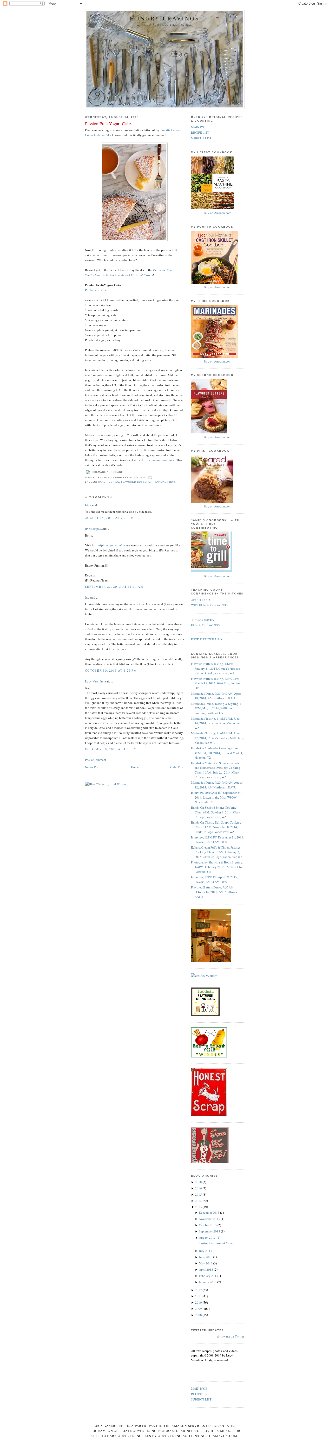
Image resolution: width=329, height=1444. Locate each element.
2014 (199, 1201)
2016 (199, 1188)
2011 (199, 1296)
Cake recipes (108, 482)
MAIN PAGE (199, 127)
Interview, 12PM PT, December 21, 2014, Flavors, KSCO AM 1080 (217, 839)
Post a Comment (95, 759)
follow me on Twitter (230, 1336)
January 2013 (208, 1282)
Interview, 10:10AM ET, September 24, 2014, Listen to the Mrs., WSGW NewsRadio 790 (216, 797)
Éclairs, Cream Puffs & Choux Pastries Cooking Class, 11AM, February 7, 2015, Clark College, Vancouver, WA (217, 852)
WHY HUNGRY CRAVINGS (209, 605)
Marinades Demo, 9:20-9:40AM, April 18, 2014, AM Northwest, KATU (216, 695)
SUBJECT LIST (201, 138)
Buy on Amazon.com (217, 213)
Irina (88, 505)
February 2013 (209, 1276)
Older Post (177, 767)
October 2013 (208, 1225)
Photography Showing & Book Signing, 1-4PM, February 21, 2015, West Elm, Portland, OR (217, 867)
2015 (199, 1194)
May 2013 (206, 1263)
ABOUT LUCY (201, 600)
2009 (199, 1308)
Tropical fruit (164, 482)
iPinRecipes (93, 528)
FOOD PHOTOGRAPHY (207, 639)
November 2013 (210, 1219)
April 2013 (206, 1269)
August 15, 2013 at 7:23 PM (109, 518)
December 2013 (209, 1212)
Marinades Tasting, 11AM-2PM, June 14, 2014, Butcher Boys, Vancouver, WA (216, 723)
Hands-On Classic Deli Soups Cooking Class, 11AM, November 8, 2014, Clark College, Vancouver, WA (216, 827)
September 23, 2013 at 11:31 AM (114, 586)
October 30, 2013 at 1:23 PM (111, 670)
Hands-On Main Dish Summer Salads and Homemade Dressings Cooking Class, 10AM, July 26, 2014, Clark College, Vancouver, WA (215, 770)
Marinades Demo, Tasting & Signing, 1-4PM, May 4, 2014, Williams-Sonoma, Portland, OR (217, 708)
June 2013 (206, 1257)
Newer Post (92, 767)
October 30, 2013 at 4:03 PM (111, 749)
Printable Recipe (96, 290)
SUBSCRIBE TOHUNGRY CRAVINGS (205, 622)
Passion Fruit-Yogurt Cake (108, 123)
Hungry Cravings (164, 18)
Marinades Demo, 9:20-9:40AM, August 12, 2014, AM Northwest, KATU (217, 784)
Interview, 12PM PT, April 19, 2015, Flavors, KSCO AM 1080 (214, 879)
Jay (87, 597)
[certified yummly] (204, 975)
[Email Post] (149, 477)
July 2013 (206, 1251)
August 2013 (208, 1237)
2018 (199, 1182)
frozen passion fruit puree (158, 460)
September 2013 (210, 1231)
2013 (199, 1207)
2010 (199, 1302)
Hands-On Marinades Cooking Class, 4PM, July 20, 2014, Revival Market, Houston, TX (217, 753)
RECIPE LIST (200, 132)
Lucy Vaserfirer (95, 681)
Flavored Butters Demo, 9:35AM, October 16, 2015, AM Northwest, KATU (214, 892)
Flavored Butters (135, 482)
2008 (199, 1315)
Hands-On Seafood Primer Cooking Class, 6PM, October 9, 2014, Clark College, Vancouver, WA (215, 812)
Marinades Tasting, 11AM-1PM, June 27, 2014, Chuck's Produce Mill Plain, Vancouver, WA (217, 738)
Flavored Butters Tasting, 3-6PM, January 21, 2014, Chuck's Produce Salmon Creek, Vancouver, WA (215, 668)
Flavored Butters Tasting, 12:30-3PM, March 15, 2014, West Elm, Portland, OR (216, 683)
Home (135, 767)
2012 (199, 1290)
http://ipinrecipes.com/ (107, 545)
